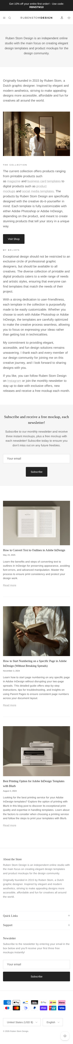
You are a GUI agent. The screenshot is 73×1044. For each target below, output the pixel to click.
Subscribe (36, 471)
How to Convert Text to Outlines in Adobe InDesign (34, 550)
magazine (13, 181)
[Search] (12, 18)
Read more (9, 585)
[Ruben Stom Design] (36, 18)
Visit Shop (14, 238)
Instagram (14, 381)
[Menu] (4, 18)
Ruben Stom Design (19, 1031)
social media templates (38, 191)
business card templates (44, 181)
